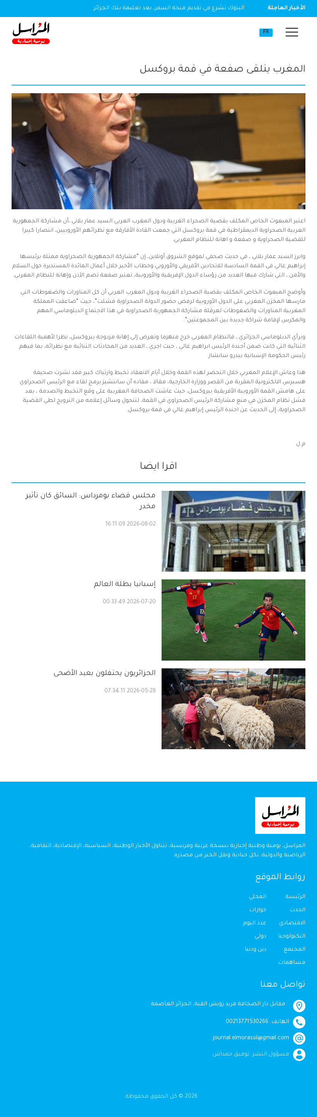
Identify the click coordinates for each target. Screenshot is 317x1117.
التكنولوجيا (291, 937)
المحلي (257, 897)
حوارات (257, 910)
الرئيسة (295, 897)
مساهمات (291, 963)
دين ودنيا (255, 950)
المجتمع (294, 950)
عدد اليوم (254, 924)
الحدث (297, 910)
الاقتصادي (292, 924)
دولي (260, 937)
